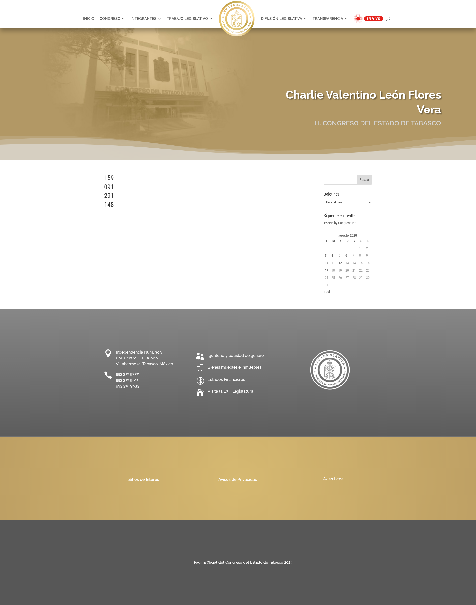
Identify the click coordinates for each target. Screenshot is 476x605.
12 (340, 263)
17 (326, 270)
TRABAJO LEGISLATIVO (187, 18)
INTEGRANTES (143, 18)
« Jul (327, 292)
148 (109, 204)
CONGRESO (110, 18)
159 (109, 178)
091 (109, 187)
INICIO (88, 18)
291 (109, 195)
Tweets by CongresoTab (340, 223)
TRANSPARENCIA (328, 18)
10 (326, 263)
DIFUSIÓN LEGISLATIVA (281, 18)
